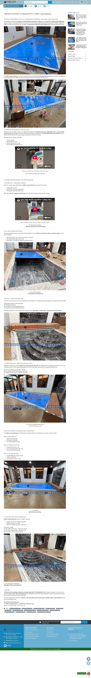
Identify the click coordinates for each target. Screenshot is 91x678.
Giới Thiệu (29, 6)
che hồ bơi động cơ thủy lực (18, 610)
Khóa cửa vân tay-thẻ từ (30, 638)
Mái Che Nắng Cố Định (74, 60)
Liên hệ (48, 6)
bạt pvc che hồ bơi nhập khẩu (39, 608)
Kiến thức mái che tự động (74, 58)
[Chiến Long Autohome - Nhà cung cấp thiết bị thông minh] (12, 2)
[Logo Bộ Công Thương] (7, 645)
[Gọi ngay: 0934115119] (88, 673)
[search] (50, 2)
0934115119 (58, 2)
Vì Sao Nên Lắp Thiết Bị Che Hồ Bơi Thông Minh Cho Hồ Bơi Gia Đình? (81, 39)
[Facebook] (88, 659)
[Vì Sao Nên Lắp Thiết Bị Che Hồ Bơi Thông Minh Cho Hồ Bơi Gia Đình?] (71, 40)
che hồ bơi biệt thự (59, 608)
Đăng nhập (76, 2)
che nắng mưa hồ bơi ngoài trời (30, 610)
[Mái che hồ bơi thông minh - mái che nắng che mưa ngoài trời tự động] (71, 17)
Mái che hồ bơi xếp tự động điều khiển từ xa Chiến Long (81, 23)
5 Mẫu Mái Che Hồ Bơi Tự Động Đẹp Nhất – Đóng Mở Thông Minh (81, 46)
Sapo (59, 649)
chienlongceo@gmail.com (15, 642)
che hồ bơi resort (8, 610)
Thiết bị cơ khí (71, 54)
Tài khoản (76, 1)
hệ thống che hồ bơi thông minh (42, 610)
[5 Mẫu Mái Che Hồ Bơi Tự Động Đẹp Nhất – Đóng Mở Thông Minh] (71, 47)
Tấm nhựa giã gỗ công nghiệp (32, 636)
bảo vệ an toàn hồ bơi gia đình (15, 608)
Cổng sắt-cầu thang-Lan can (31, 634)
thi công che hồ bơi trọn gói (54, 610)
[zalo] (88, 663)
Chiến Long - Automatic (46, 649)
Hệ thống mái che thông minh (32, 630)
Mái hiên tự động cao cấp (35, 426)
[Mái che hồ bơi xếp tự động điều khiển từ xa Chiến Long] (71, 24)
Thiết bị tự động (28, 632)
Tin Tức (39, 6)
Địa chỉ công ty (68, 2)
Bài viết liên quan (73, 12)
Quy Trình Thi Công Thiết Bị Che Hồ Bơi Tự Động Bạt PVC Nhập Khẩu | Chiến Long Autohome (81, 32)
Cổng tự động (71, 56)
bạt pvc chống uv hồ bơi (50, 608)
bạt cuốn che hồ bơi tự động (27, 608)
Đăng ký (84, 622)
